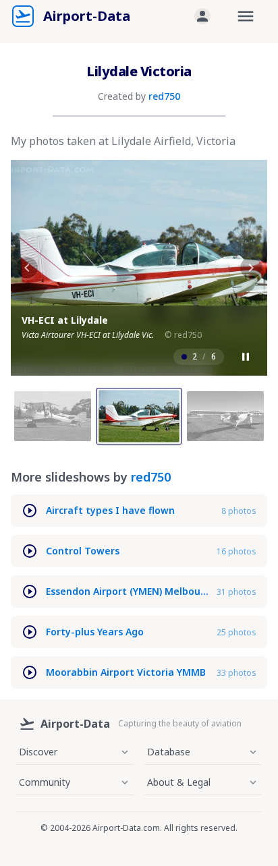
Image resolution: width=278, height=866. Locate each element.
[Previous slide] (27, 268)
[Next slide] (251, 268)
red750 (164, 96)
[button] (202, 16)
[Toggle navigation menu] (245, 16)
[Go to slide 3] (225, 416)
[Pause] (245, 357)
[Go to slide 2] (139, 416)
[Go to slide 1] (52, 416)
